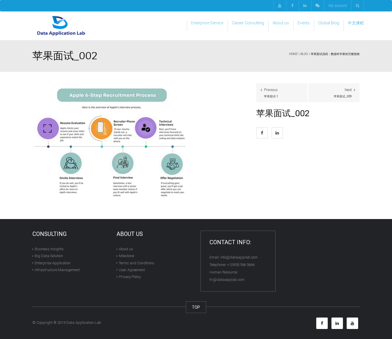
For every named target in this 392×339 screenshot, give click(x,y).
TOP (196, 307)
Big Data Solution (49, 256)
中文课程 (356, 23)
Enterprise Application (53, 263)
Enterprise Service (207, 23)
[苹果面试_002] (111, 141)
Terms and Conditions (136, 263)
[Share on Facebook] (262, 133)
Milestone (126, 256)
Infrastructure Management (57, 270)
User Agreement (132, 270)
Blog (304, 54)
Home (293, 54)
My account (338, 5)
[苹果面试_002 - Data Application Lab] (61, 25)
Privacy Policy (130, 277)
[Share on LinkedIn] (277, 133)
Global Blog (328, 23)
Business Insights (49, 249)
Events (304, 23)
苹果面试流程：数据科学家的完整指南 (335, 54)
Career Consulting (248, 23)
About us (281, 23)
